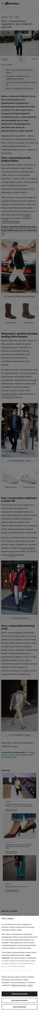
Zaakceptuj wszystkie (19, 994)
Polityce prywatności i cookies (21, 985)
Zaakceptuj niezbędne (19, 1000)
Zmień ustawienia (19, 1007)
